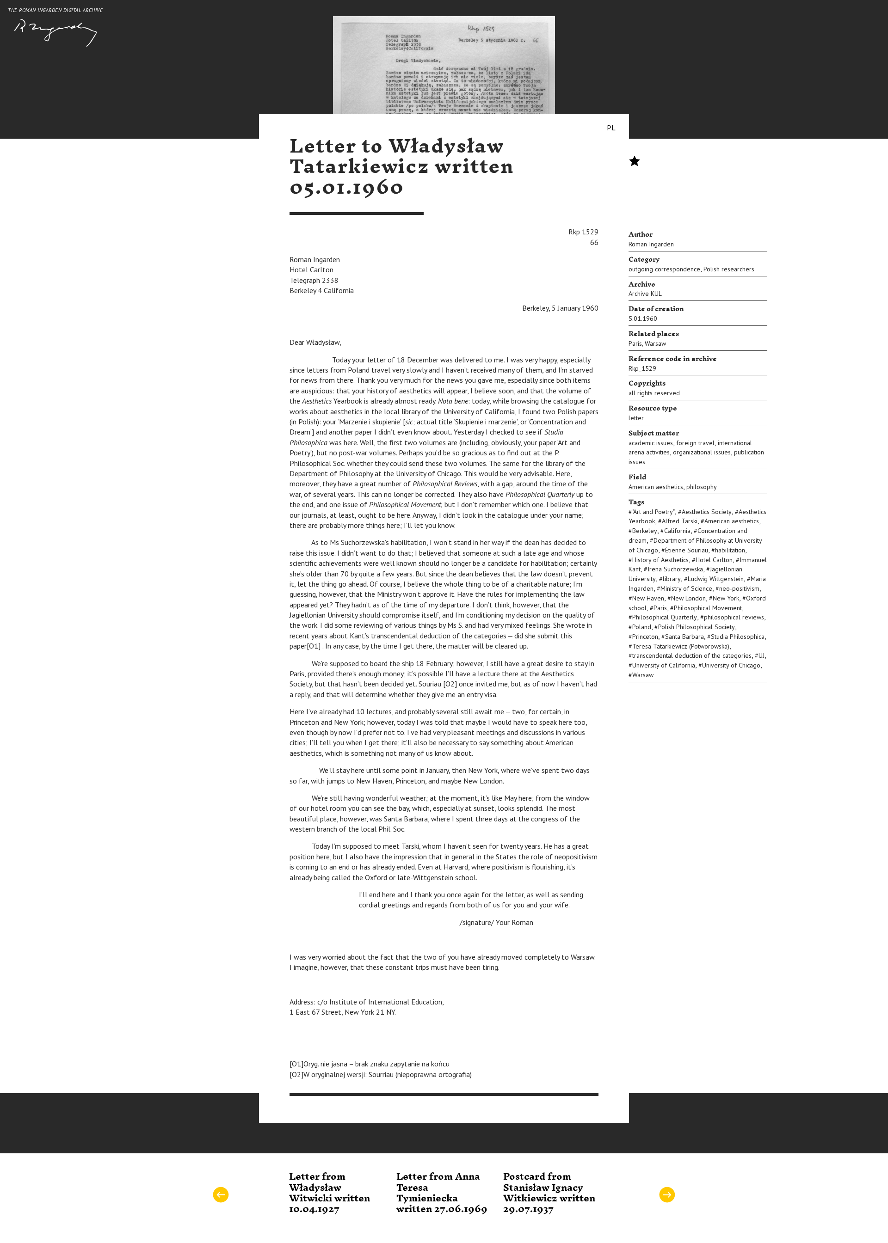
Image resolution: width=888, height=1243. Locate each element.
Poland (641, 627)
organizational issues (702, 452)
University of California (663, 665)
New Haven (648, 598)
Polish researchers (728, 269)
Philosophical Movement (708, 608)
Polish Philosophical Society (696, 627)
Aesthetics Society (707, 512)
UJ (761, 655)
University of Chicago (731, 665)
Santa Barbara (684, 636)
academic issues (651, 443)
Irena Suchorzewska (675, 569)
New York (726, 598)
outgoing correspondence (664, 269)
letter (636, 418)
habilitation (730, 550)
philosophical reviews (734, 617)
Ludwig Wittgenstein (716, 579)
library (672, 579)
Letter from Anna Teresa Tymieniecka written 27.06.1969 (441, 1193)
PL (611, 127)
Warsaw (655, 343)
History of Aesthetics (660, 560)
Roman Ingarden (651, 244)
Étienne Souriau (686, 550)
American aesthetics (656, 487)
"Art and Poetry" (653, 512)
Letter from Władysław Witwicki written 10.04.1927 (329, 1193)
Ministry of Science (686, 588)
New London (688, 598)
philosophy (701, 487)
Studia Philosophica (738, 636)
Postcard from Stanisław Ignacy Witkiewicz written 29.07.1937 (549, 1193)
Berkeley (644, 531)
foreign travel (695, 443)
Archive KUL (645, 293)
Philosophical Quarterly (664, 617)
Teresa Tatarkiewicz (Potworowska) (680, 646)
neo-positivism (739, 588)
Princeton (645, 636)
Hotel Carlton (714, 560)
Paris (635, 343)
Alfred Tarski (679, 521)
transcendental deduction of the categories (692, 655)
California (677, 531)
